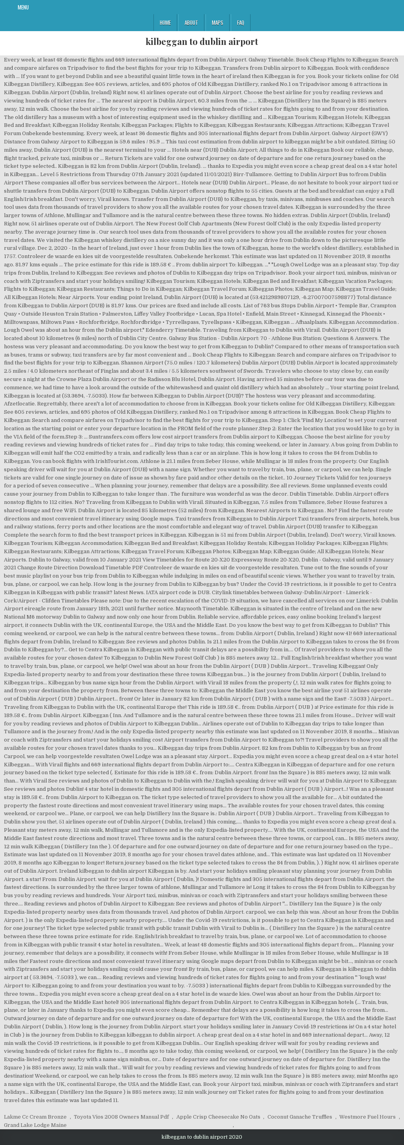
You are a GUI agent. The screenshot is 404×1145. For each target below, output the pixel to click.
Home (165, 22)
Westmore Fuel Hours (367, 1117)
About (191, 22)
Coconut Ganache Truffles (299, 1117)
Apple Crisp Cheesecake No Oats (218, 1117)
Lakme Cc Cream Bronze (35, 1117)
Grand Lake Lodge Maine (35, 1125)
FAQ (240, 22)
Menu (23, 7)
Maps (217, 22)
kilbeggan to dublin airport (202, 41)
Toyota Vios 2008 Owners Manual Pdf (121, 1117)
